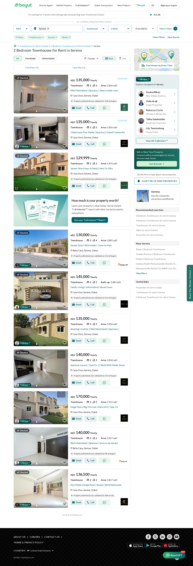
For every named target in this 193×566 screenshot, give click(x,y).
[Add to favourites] (64, 110)
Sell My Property (64, 5)
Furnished (30, 58)
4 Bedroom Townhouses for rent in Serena (156, 220)
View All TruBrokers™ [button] (157, 141)
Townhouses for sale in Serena (150, 292)
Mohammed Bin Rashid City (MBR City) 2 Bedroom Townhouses (157, 268)
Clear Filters (159, 37)
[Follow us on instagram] (169, 537)
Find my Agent (46, 5)
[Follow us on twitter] (155, 537)
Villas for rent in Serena (147, 230)
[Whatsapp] (104, 108)
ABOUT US (19, 537)
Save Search (173, 37)
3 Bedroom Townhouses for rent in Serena (156, 216)
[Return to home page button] (23, 5)
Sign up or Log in (169, 5)
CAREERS (35, 537)
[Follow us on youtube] (176, 537)
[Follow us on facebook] (148, 537)
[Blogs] (140, 5)
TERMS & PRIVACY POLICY (28, 542)
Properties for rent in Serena (149, 235)
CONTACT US (52, 537)
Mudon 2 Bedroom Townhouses (151, 259)
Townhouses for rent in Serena (150, 225)
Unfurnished (48, 58)
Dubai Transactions (104, 5)
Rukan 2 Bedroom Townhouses (150, 249)
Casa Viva (77, 67)
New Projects (124, 5)
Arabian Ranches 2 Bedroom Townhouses (155, 254)
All (17, 58)
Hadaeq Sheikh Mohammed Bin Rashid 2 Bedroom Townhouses (157, 264)
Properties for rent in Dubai (149, 287)
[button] (22, 28)
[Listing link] (72, 94)
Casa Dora (30, 67)
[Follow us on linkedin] (162, 537)
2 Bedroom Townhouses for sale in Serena (156, 297)
